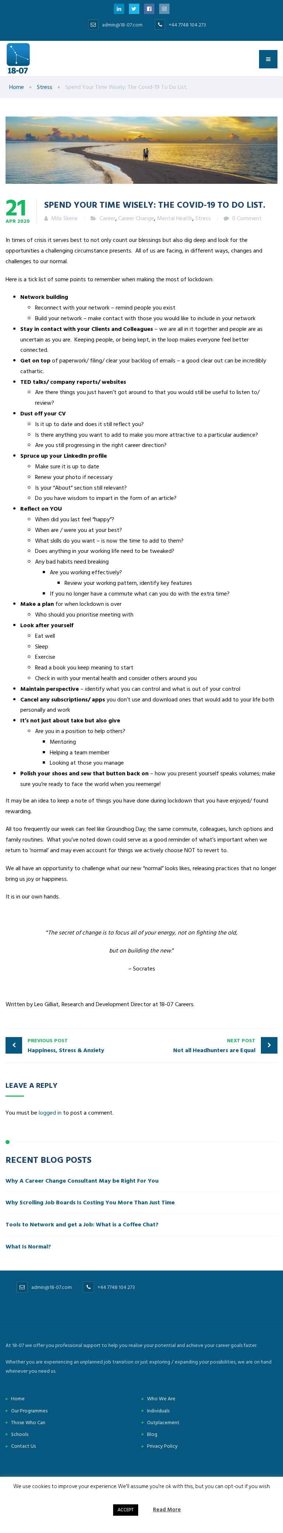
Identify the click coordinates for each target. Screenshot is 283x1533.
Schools (19, 1434)
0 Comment (247, 218)
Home (18, 1398)
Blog (152, 1434)
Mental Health (174, 218)
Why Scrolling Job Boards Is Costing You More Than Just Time (91, 1202)
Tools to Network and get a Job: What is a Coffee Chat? (82, 1224)
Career (107, 218)
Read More (167, 1509)
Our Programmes (29, 1411)
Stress (203, 218)
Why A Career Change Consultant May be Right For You (82, 1181)
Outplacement (163, 1422)
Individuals (158, 1411)
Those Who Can (28, 1422)
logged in (50, 1113)
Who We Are (161, 1398)
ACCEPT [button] (126, 1510)
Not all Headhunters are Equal (214, 1045)
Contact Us (23, 1446)
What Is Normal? (28, 1246)
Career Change (136, 218)
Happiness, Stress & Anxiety (66, 1045)
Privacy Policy (162, 1446)
